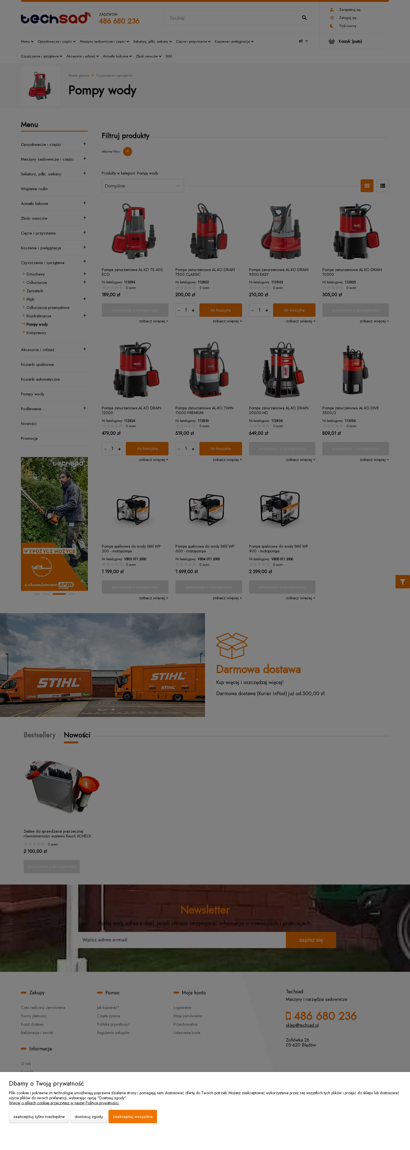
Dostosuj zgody (89, 1116)
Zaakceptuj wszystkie (133, 1116)
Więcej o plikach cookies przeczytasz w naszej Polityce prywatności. (64, 1103)
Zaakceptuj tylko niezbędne (39, 1116)
